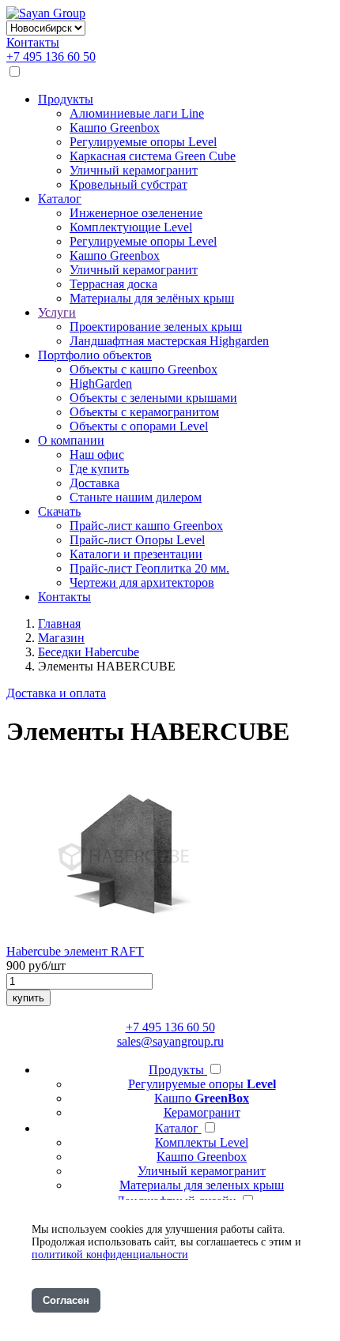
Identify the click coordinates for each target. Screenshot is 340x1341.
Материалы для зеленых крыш (201, 1185)
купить (28, 998)
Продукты (65, 99)
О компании (71, 440)
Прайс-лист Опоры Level (137, 540)
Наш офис (97, 454)
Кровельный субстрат (128, 184)
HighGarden (101, 383)
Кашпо (201, 1098)
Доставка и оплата (56, 693)
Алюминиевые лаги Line (137, 113)
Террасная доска (113, 284)
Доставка (94, 483)
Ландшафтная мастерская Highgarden (169, 340)
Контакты (32, 42)
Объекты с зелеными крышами (153, 397)
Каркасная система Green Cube (153, 156)
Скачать (59, 511)
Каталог (59, 198)
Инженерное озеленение (136, 213)
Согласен (66, 1300)
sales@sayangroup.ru (170, 1041)
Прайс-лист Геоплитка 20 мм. (149, 568)
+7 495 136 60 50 (51, 56)
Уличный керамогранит (134, 170)
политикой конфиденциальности (110, 1254)
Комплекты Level (201, 1142)
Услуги (57, 312)
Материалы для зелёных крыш (152, 298)
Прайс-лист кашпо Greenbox (146, 525)
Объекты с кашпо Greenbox (143, 369)
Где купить (99, 468)
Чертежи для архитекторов (142, 582)
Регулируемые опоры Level (143, 141)
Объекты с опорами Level (139, 426)
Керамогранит (202, 1112)
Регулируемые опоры (202, 1084)
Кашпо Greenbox (115, 127)
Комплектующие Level (131, 227)
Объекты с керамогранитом (144, 412)
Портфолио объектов (95, 355)
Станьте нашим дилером (136, 497)
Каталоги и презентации (136, 554)
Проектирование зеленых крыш (156, 326)
